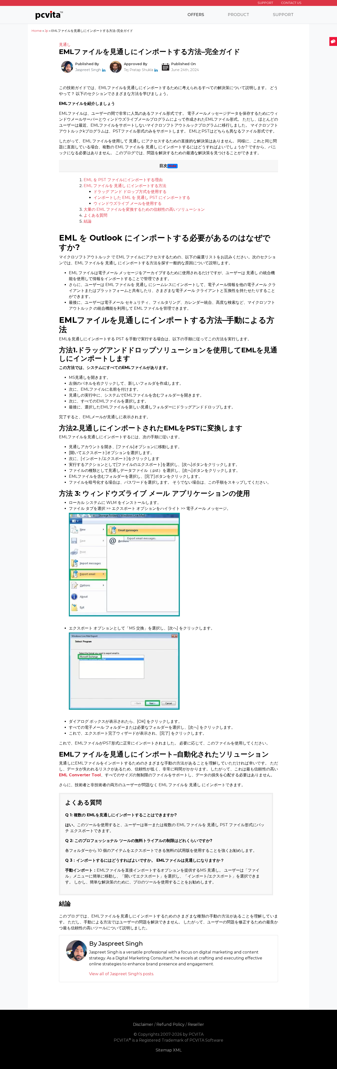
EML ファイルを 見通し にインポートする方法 (125, 185)
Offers (195, 14)
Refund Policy (170, 1024)
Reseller (196, 1024)
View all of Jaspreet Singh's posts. (121, 974)
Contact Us (291, 3)
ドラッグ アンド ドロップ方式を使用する (130, 191)
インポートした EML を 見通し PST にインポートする (142, 197)
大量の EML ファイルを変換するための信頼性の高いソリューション (144, 209)
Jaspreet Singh (88, 70)
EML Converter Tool (80, 775)
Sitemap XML (169, 1050)
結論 (88, 221)
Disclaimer (143, 1024)
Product (238, 14)
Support (265, 3)
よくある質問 (95, 215)
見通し (65, 44)
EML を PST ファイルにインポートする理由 (123, 179)
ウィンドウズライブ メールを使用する (128, 203)
